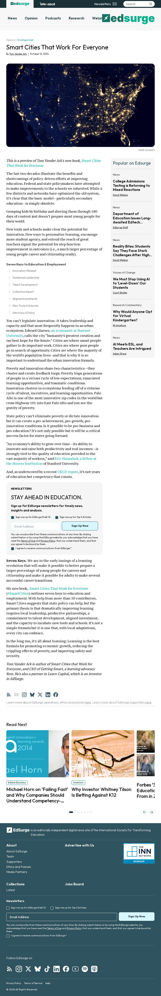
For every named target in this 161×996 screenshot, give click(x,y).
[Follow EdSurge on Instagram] (19, 969)
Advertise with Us (79, 845)
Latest (10, 890)
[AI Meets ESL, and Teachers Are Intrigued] (132, 344)
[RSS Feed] (8, 694)
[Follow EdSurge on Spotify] (85, 969)
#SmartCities (18, 593)
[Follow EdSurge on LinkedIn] (56, 969)
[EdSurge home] (20, 4)
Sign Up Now (79, 526)
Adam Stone (119, 353)
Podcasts (53, 18)
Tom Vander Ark (18, 53)
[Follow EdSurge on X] (28, 969)
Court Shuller (120, 292)
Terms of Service (33, 983)
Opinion (31, 18)
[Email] (16, 694)
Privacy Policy (48, 540)
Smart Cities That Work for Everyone (58, 588)
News (12, 18)
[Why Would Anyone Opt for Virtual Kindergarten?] (132, 316)
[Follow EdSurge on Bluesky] (38, 969)
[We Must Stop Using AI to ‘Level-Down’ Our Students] (132, 284)
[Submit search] (151, 4)
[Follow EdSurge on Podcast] (94, 969)
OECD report (68, 471)
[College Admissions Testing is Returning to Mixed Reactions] (132, 186)
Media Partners (16, 872)
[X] (40, 694)
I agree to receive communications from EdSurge (43, 548)
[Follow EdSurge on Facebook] (66, 969)
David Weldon (120, 194)
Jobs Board (74, 884)
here (88, 702)
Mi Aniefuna (119, 325)
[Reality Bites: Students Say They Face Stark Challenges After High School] (132, 251)
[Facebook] (55, 694)
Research (76, 18)
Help (47, 983)
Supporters (14, 862)
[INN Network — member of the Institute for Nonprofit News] (139, 853)
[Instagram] (24, 694)
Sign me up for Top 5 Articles (75, 517)
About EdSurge (16, 851)
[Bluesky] (32, 694)
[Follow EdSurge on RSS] (9, 969)
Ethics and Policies (18, 867)
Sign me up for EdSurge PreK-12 (33, 517)
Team (10, 856)
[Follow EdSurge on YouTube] (75, 969)
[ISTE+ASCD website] (47, 4)
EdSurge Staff (120, 227)
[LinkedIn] (48, 694)
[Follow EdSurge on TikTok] (47, 969)
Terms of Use (28, 540)
